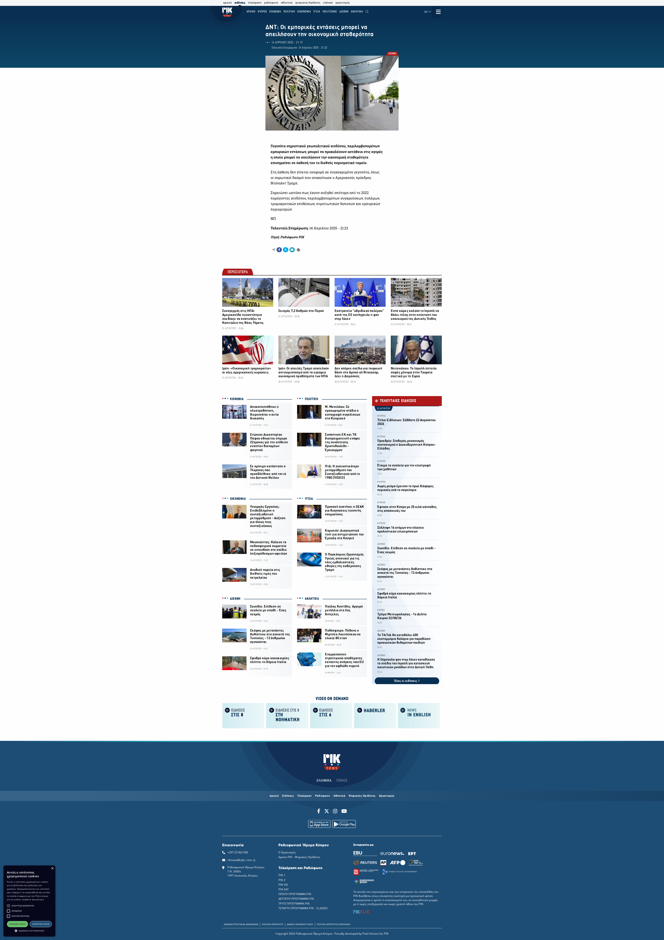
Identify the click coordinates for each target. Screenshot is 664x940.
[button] (8, 905)
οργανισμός (342, 3)
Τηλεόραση (304, 796)
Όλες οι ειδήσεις (406, 681)
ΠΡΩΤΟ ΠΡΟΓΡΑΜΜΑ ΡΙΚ (294, 894)
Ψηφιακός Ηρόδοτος (362, 796)
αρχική (227, 3)
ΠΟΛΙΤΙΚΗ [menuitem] (289, 11)
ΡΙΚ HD (283, 885)
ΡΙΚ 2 (281, 880)
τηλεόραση (255, 3)
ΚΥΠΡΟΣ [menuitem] (262, 11)
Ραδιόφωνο (322, 796)
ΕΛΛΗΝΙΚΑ (324, 780)
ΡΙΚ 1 (281, 875)
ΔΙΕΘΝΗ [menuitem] (344, 11)
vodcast (328, 3)
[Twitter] (326, 812)
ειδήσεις (239, 3)
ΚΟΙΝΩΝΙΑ (237, 399)
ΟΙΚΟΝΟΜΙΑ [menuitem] (304, 11)
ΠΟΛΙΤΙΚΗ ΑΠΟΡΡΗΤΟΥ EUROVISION (333, 925)
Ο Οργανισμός (287, 852)
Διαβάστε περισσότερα (33, 899)
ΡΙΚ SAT (283, 889)
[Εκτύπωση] (298, 250)
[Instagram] (335, 812)
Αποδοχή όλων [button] (17, 924)
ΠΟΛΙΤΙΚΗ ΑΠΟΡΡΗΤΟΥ (272, 925)
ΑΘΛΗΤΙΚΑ (312, 599)
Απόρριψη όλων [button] (40, 924)
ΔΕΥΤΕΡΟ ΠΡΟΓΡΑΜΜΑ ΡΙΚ (296, 899)
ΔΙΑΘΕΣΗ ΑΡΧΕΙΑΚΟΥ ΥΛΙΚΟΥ (300, 925)
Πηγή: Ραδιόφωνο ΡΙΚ (287, 237)
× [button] (52, 868)
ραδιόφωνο (271, 3)
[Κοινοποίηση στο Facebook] (279, 249)
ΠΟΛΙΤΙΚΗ (311, 399)
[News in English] (419, 715)
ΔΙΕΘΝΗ (392, 53)
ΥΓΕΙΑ (309, 499)
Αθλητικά (339, 796)
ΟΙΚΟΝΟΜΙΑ (238, 499)
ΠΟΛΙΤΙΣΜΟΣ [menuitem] (330, 11)
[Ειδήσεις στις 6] (331, 715)
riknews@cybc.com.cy (241, 860)
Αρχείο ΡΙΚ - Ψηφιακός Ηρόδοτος (299, 857)
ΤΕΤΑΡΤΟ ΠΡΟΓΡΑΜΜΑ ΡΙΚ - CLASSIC (303, 908)
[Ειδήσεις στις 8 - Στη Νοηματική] (287, 715)
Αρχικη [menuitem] (251, 11)
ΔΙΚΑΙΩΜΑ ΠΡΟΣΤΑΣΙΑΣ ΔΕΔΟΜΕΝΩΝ (241, 925)
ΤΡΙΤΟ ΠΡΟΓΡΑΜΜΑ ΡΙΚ (294, 903)
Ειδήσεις (288, 796)
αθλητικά (287, 3)
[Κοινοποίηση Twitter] (285, 249)
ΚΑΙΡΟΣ (381, 610)
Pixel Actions (370, 934)
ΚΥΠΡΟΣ (381, 416)
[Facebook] (319, 812)
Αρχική (274, 796)
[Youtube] (344, 812)
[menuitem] (367, 12)
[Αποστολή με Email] (292, 249)
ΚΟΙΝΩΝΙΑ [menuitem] (275, 11)
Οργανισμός (386, 796)
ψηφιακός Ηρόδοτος (307, 3)
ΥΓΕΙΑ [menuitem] (316, 11)
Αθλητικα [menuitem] (357, 11)
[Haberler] (375, 715)
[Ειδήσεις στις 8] (243, 715)
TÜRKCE (341, 780)
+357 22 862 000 (237, 852)
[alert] (29, 901)
